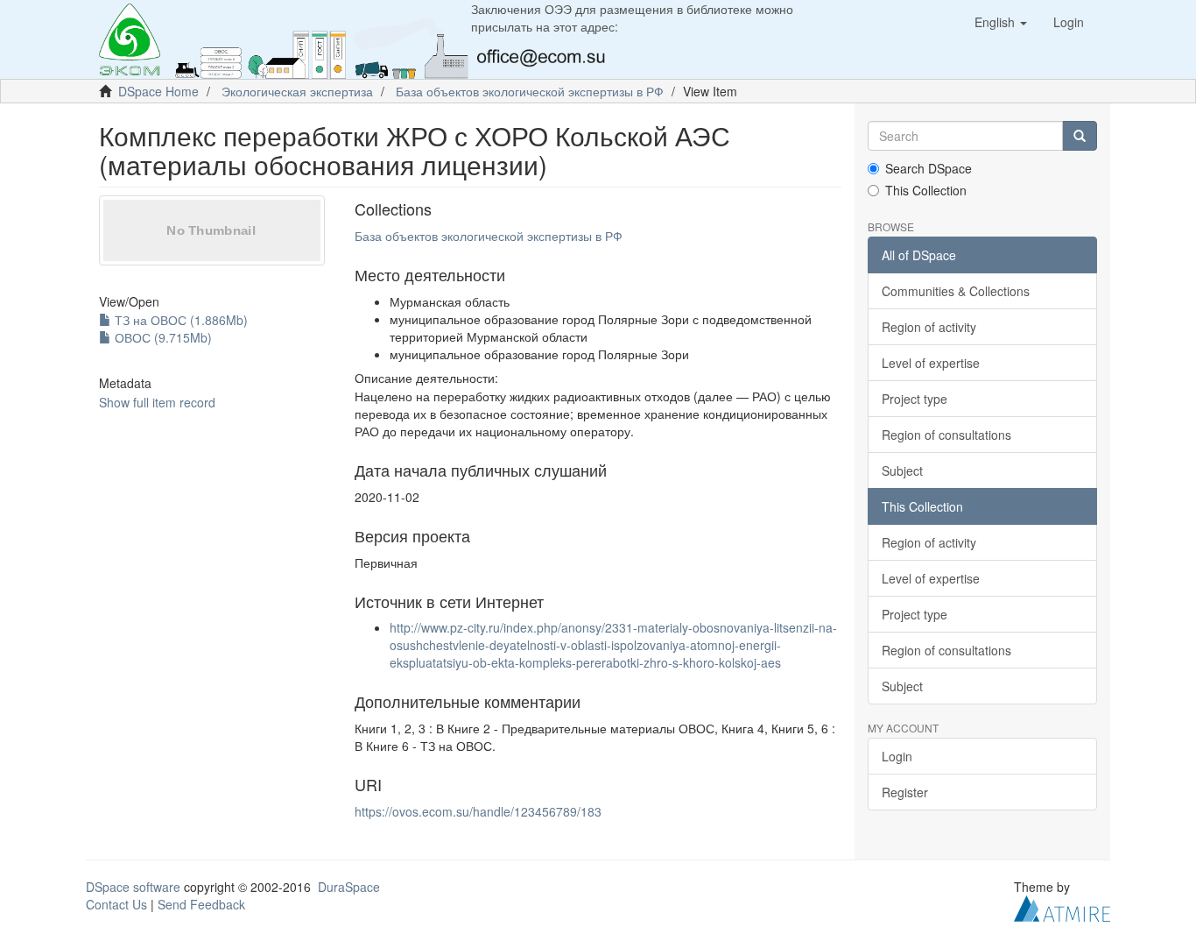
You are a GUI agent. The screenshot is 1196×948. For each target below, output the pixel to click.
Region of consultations (946, 434)
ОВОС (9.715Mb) (161, 337)
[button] (1000, 22)
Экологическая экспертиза (297, 91)
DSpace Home (158, 91)
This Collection (926, 190)
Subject (902, 470)
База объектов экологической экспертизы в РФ (530, 91)
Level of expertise (931, 362)
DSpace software (133, 886)
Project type (914, 398)
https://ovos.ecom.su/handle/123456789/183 (478, 811)
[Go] (1079, 136)
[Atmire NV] (1062, 907)
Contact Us (116, 904)
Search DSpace (928, 168)
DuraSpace (349, 886)
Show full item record (157, 402)
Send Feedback (201, 904)
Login (897, 756)
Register (905, 792)
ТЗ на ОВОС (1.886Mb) (179, 320)
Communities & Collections (956, 291)
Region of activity (929, 327)
